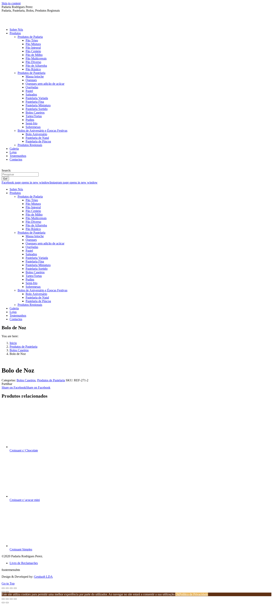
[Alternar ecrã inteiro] (11, 588)
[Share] (7, 599)
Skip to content (11, 3)
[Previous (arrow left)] (3, 602)
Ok (177, 594)
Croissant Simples (21, 549)
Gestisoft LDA (43, 576)
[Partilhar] (7, 588)
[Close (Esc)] (3, 599)
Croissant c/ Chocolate (24, 450)
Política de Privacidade (193, 594)
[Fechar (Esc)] (3, 588)
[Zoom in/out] (15, 599)
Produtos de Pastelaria (51, 380)
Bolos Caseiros (26, 380)
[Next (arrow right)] (7, 602)
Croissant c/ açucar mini (25, 500)
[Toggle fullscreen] (11, 599)
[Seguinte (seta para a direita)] (7, 591)
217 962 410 (11, 167)
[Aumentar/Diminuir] (15, 588)
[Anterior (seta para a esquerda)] (3, 591)
